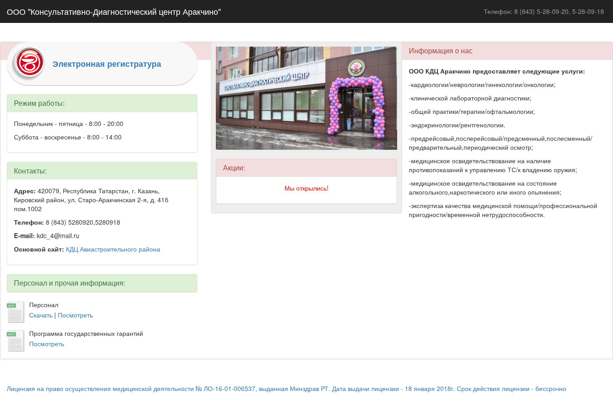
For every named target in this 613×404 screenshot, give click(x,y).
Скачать (41, 314)
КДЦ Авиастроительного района (113, 248)
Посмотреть (75, 314)
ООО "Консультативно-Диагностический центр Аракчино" (114, 11)
